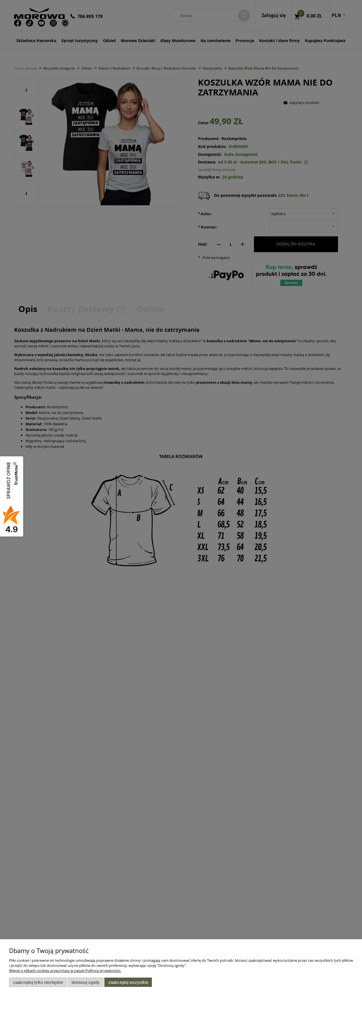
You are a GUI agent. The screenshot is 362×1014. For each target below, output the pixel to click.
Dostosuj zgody (86, 982)
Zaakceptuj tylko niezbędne (38, 982)
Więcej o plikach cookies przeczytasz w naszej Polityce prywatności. (65, 970)
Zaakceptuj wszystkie (128, 982)
